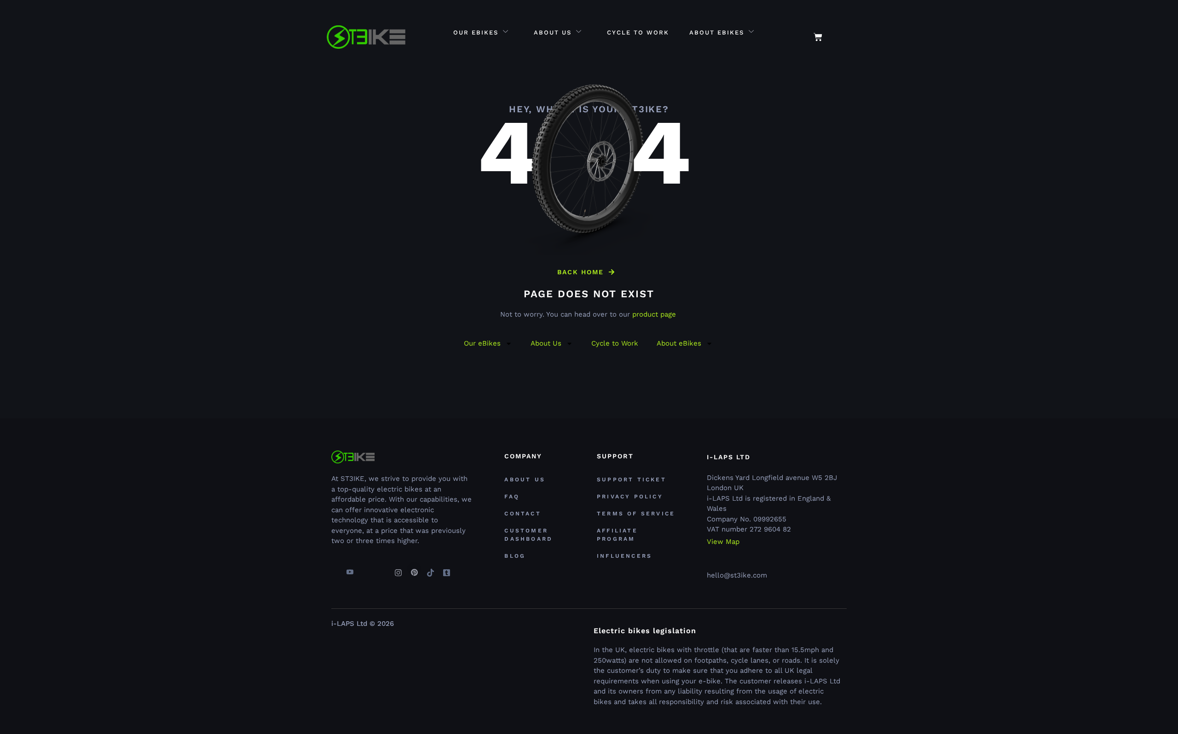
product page (654, 314)
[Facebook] (334, 569)
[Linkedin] (382, 569)
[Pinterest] (414, 569)
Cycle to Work (638, 32)
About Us (553, 32)
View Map (723, 541)
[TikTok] (430, 569)
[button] (842, 32)
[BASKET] (818, 37)
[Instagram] (398, 569)
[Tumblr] (446, 569)
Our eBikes (475, 32)
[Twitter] (366, 569)
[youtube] (350, 569)
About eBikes (716, 32)
